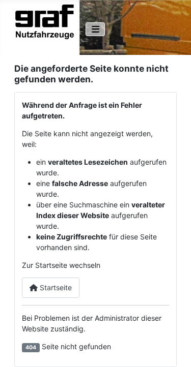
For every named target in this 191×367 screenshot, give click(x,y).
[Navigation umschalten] (95, 29)
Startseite (55, 287)
